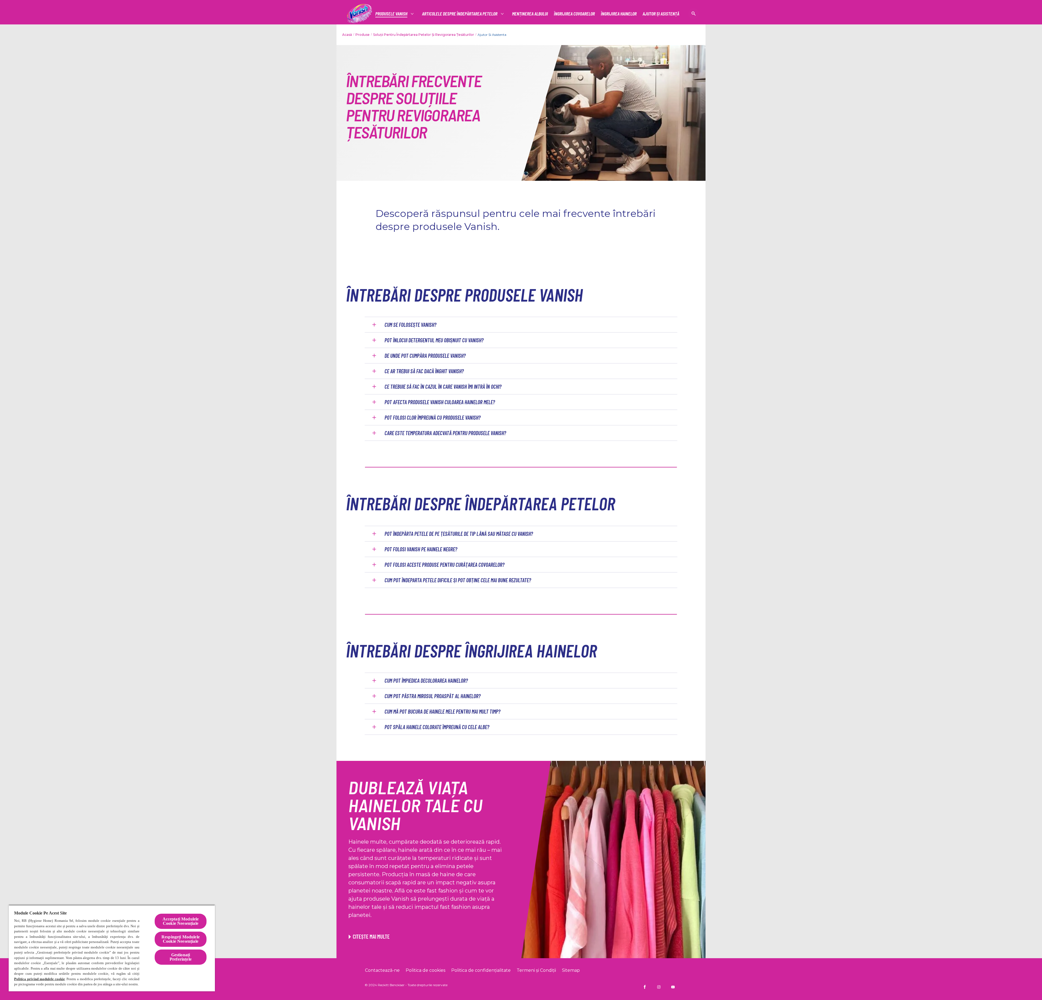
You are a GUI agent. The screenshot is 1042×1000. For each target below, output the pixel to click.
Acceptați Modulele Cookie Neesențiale (181, 921)
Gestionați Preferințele (181, 956)
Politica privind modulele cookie (39, 979)
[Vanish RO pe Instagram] (659, 987)
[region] (112, 948)
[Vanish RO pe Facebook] (644, 987)
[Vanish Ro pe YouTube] (673, 987)
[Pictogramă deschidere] (693, 13)
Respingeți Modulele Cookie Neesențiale (180, 939)
